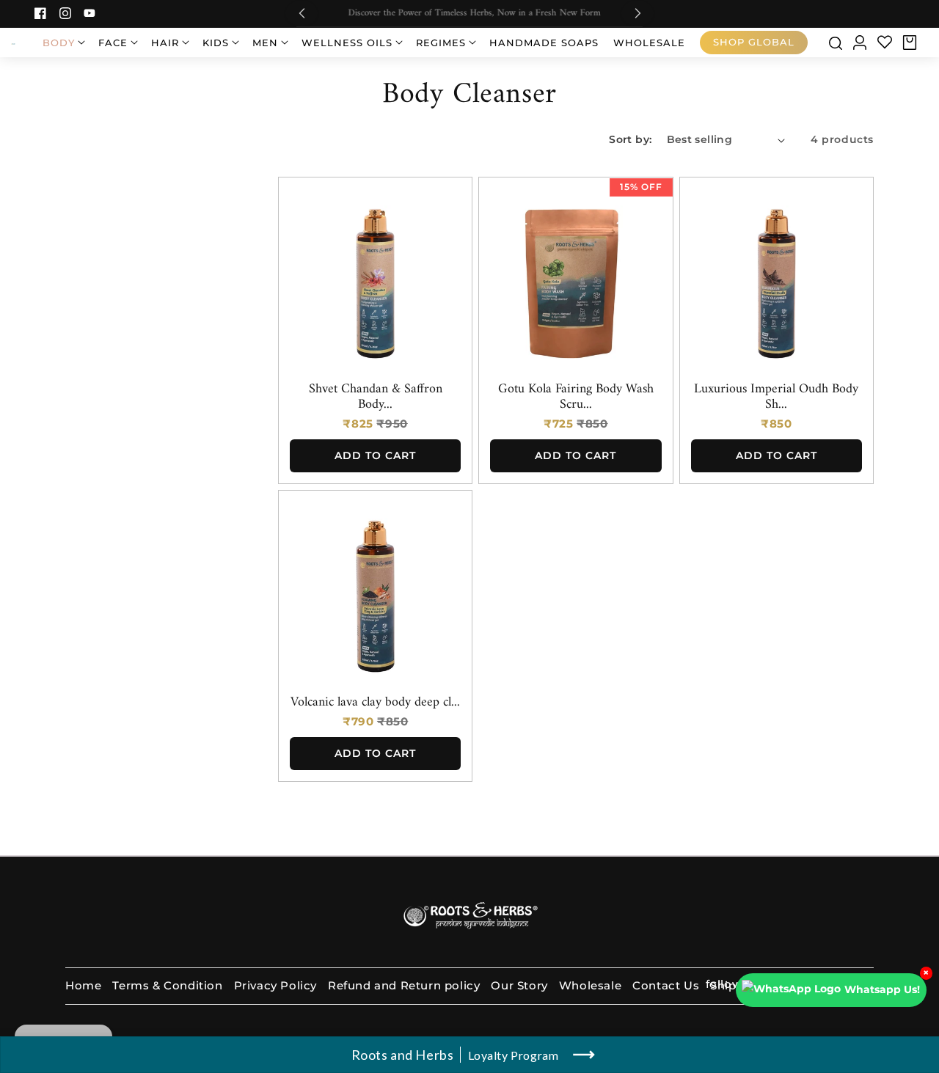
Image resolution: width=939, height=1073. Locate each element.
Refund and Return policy (404, 985)
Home (83, 985)
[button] (63, 42)
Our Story (519, 985)
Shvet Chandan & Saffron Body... (375, 397)
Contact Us (665, 985)
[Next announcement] (637, 13)
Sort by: (630, 139)
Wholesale (590, 985)
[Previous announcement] (301, 13)
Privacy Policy (275, 985)
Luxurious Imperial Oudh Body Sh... (776, 397)
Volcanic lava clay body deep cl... (375, 703)
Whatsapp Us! (882, 989)
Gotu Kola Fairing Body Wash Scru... (576, 397)
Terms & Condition (167, 985)
